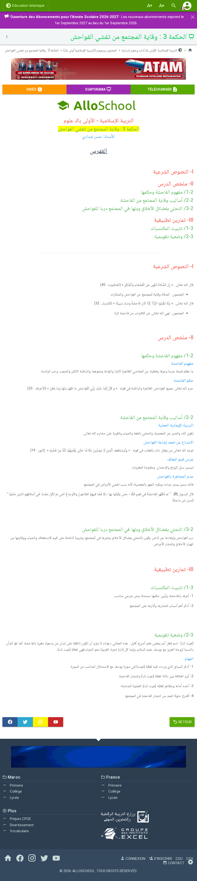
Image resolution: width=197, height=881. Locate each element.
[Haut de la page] (190, 863)
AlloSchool (83, 871)
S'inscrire (162, 858)
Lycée (14, 797)
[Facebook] (10, 722)
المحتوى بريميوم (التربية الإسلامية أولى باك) (90, 50)
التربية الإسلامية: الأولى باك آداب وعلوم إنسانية (150, 50)
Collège (15, 791)
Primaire (16, 785)
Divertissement (21, 825)
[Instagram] (40, 722)
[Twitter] (25, 722)
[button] (187, 5)
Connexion (135, 858)
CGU (179, 858)
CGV (189, 858)
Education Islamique (27, 5)
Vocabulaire (19, 831)
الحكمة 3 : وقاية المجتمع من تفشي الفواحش (32, 50)
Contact (175, 863)
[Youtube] (55, 722)
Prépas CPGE (20, 819)
